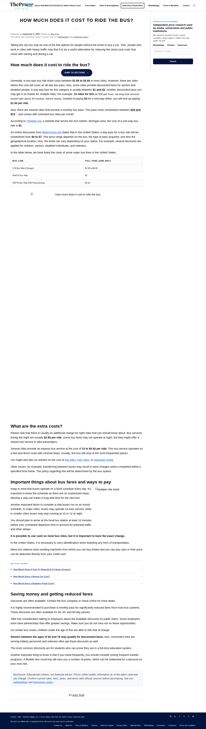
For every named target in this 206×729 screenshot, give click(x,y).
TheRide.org (33, 121)
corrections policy (80, 37)
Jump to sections (74, 73)
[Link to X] (170, 716)
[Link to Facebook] (179, 716)
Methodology (158, 45)
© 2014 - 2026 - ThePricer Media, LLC (24, 717)
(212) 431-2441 (78, 717)
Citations (171, 45)
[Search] (194, 5)
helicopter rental (103, 459)
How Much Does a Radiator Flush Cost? (33, 583)
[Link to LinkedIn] (175, 716)
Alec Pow (55, 34)
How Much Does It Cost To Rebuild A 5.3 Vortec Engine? (42, 569)
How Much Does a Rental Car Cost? (31, 576)
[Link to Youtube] (193, 716)
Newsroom (182, 45)
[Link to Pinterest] (188, 716)
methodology (63, 37)
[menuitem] (54, 5)
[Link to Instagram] (184, 716)
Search (173, 61)
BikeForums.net (51, 132)
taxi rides (70, 459)
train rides (83, 459)
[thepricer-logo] (21, 5)
